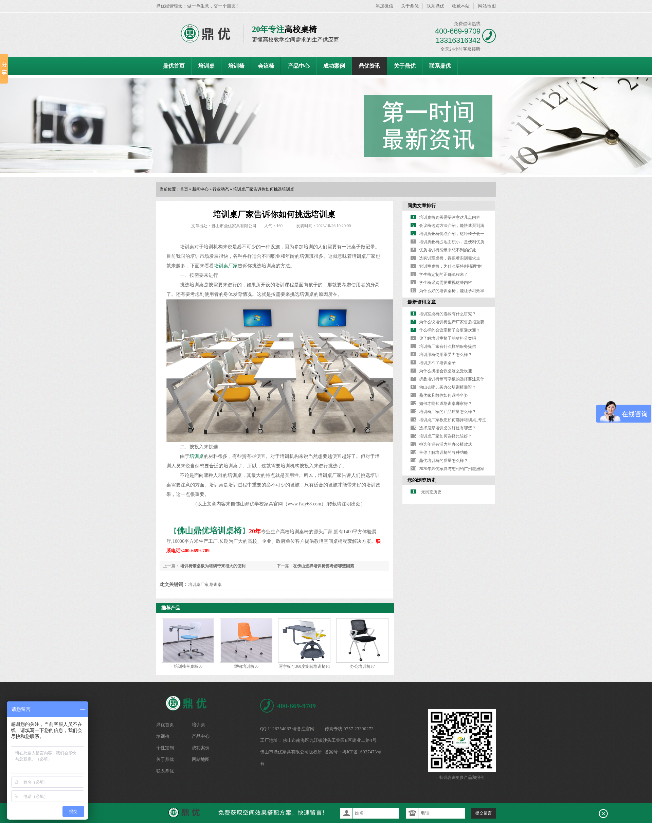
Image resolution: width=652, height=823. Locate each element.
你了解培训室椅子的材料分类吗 (447, 338)
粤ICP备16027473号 (361, 751)
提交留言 (483, 813)
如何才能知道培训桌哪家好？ (445, 403)
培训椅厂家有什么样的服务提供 (447, 346)
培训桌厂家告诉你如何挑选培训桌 (263, 189)
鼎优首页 (174, 66)
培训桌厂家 (226, 265)
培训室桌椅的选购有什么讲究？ (447, 313)
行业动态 (221, 189)
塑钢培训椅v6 (246, 666)
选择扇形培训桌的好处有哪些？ (447, 428)
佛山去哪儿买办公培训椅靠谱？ (447, 387)
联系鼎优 (435, 5)
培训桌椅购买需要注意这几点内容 (449, 217)
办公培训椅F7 (362, 666)
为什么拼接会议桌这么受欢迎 (445, 371)
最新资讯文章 (422, 302)
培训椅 (236, 66)
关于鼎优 (410, 5)
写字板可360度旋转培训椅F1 (304, 666)
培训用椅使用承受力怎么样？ (445, 354)
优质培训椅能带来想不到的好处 (447, 250)
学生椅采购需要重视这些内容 (445, 282)
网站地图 (487, 5)
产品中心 (299, 66)
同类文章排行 (422, 205)
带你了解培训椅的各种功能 (443, 452)
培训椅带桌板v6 (188, 666)
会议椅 (266, 66)
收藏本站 (461, 5)
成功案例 (334, 66)
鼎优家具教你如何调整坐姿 (443, 395)
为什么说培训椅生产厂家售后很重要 (451, 322)
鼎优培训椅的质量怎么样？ (443, 460)
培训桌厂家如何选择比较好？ (445, 436)
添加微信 (384, 5)
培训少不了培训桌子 (437, 362)
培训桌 (206, 66)
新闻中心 (200, 189)
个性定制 (165, 747)
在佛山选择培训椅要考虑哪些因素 (323, 565)
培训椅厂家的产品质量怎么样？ (447, 411)
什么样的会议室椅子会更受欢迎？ (449, 330)
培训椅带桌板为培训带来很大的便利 (212, 565)
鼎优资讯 (369, 66)
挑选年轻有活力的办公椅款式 (445, 444)
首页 (184, 189)
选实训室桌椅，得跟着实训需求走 (449, 258)
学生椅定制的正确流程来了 (443, 274)
